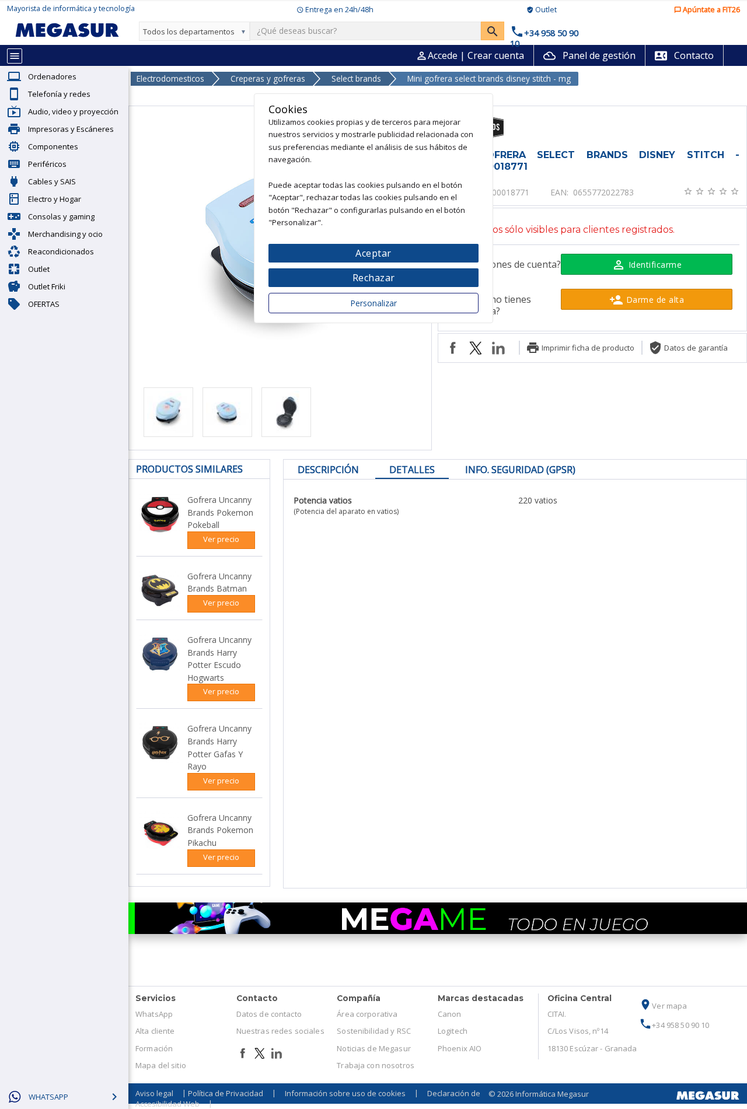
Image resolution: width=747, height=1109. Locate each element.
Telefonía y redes (59, 94)
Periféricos (47, 164)
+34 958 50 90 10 (674, 1025)
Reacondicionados (61, 251)
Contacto (684, 55)
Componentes (53, 146)
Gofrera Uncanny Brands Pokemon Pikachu (220, 830)
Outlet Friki (46, 286)
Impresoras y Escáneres (71, 129)
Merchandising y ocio (65, 234)
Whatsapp (48, 1097)
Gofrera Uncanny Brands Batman (219, 582)
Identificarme (647, 265)
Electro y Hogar (54, 199)
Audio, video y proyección (73, 111)
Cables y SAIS (52, 181)
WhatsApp (154, 1014)
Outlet (39, 269)
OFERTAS (44, 304)
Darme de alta (646, 300)
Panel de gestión (589, 55)
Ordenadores (52, 76)
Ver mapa (663, 1005)
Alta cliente (155, 1031)
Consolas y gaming (61, 216)
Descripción (328, 469)
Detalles (412, 469)
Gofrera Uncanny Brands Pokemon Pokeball (220, 512)
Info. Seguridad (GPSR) (520, 469)
